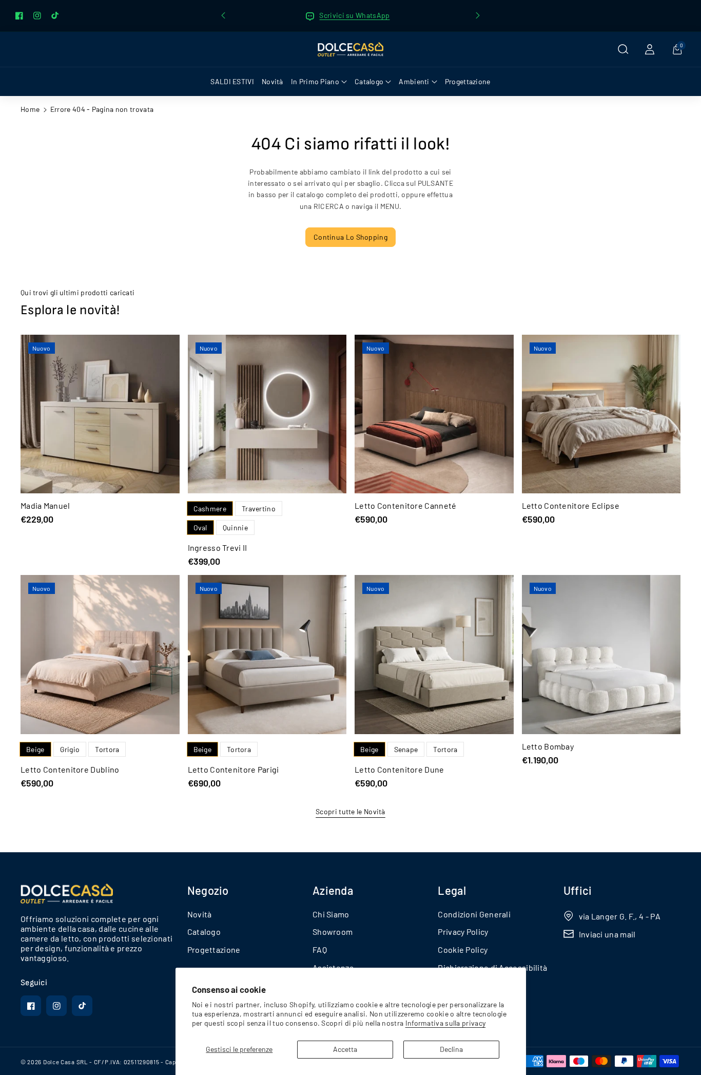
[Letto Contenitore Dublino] (100, 654)
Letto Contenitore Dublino (70, 769)
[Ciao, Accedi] (649, 49)
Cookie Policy (463, 949)
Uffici (577, 890)
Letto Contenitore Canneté (406, 505)
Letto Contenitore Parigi (233, 769)
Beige (35, 749)
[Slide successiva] (477, 15)
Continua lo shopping (350, 237)
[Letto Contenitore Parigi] (267, 654)
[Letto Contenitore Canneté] (434, 414)
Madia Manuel (45, 505)
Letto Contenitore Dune (399, 769)
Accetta (345, 1049)
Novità (199, 914)
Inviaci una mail (607, 934)
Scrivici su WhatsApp (354, 15)
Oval (200, 527)
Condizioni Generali (474, 914)
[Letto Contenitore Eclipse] (601, 414)
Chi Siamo (331, 914)
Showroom (333, 931)
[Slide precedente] (223, 15)
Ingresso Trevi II (217, 547)
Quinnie (235, 527)
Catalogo (204, 931)
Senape (406, 749)
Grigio (70, 749)
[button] (623, 49)
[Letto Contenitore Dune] (434, 654)
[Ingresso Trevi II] (267, 414)
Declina (451, 1049)
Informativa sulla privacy (445, 1023)
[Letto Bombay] (601, 654)
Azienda (333, 890)
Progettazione (214, 949)
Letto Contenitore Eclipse (571, 505)
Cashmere (209, 508)
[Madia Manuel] (100, 414)
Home (30, 109)
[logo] (67, 894)
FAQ (320, 949)
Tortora (107, 749)
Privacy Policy (463, 931)
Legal (452, 890)
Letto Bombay (548, 746)
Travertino (259, 508)
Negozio (208, 890)
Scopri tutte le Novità (350, 811)
